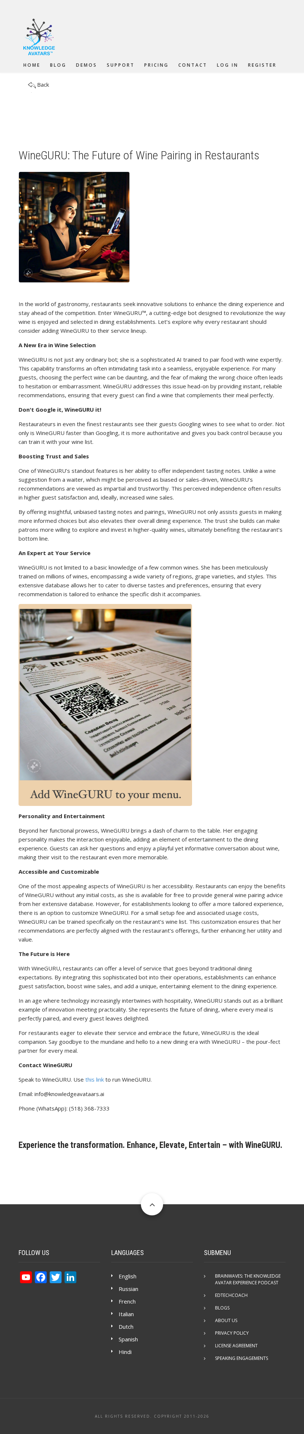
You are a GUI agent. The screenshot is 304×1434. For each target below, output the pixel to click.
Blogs (222, 1308)
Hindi (125, 1351)
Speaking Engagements (241, 1358)
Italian (126, 1314)
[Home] (39, 37)
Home (31, 65)
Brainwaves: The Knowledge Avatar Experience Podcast (248, 1279)
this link (94, 1079)
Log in (227, 65)
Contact (192, 65)
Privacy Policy (232, 1333)
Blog (58, 65)
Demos (86, 65)
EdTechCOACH (231, 1295)
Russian (128, 1288)
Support (121, 65)
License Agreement (236, 1345)
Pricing (156, 65)
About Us (226, 1320)
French (127, 1301)
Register (262, 65)
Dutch (126, 1326)
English (127, 1276)
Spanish (128, 1339)
